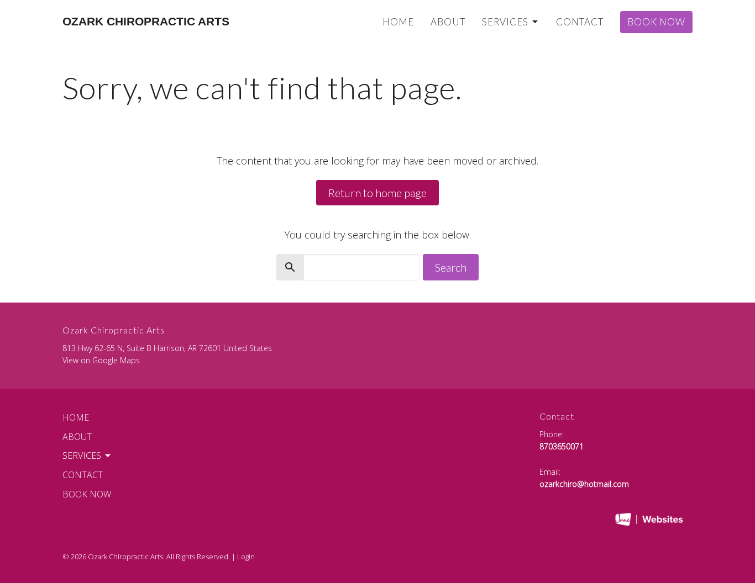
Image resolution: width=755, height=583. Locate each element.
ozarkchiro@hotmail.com (584, 484)
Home (398, 22)
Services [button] (81, 455)
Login (246, 556)
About (448, 22)
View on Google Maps (101, 360)
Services (505, 22)
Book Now (656, 22)
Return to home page (377, 192)
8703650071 (561, 446)
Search (450, 267)
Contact (580, 22)
